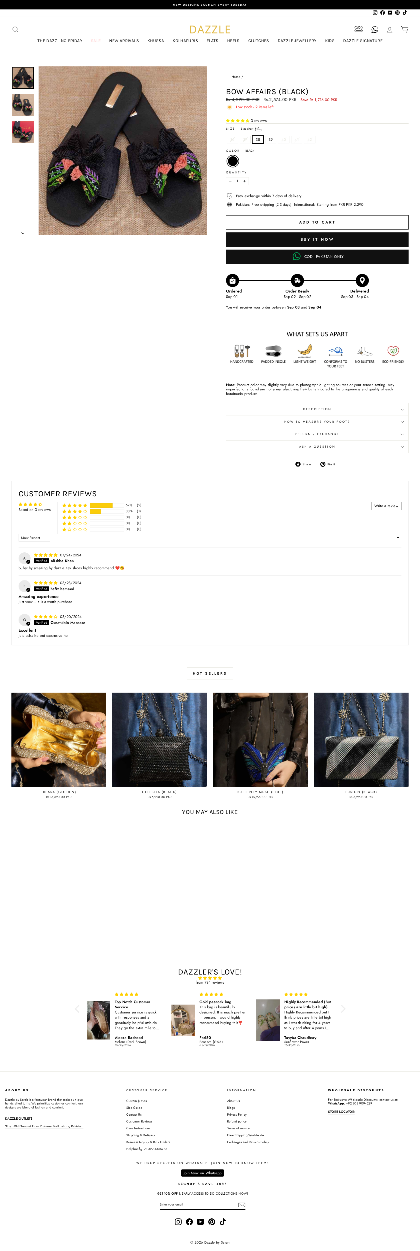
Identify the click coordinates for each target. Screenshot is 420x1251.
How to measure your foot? (317, 422)
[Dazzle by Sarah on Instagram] (178, 1221)
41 (297, 139)
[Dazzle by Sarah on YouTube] (200, 1221)
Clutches (258, 40)
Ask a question (317, 446)
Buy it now (317, 239)
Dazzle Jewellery (297, 40)
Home (236, 76)
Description (317, 409)
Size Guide (134, 1107)
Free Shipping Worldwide (245, 1135)
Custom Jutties (136, 1100)
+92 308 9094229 (359, 1103)
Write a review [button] (386, 506)
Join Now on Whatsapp (203, 1173)
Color (240, 151)
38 (258, 139)
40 (283, 139)
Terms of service (238, 1128)
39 (271, 139)
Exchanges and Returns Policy (248, 1142)
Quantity (236, 172)
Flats (213, 40)
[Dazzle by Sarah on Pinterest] (211, 1221)
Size (240, 129)
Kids (330, 40)
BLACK (233, 161)
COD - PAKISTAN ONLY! (324, 256)
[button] (238, 120)
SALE (96, 40)
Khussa (155, 40)
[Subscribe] (241, 1204)
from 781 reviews (210, 982)
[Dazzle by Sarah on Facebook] (189, 1221)
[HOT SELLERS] (210, 684)
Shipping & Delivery (140, 1135)
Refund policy (237, 1121)
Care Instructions (138, 1128)
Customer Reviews (139, 1121)
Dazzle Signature (363, 40)
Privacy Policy (237, 1114)
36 (232, 139)
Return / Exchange (317, 434)
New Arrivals (124, 40)
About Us (233, 1100)
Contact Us (133, 1114)
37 (245, 139)
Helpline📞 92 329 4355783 (146, 1149)
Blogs (231, 1107)
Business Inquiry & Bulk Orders (148, 1142)
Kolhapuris (185, 40)
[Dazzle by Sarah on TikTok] (222, 1221)
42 (309, 139)
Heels (233, 40)
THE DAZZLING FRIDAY (59, 40)
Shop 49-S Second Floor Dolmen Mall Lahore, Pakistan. (44, 1126)
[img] (46, 555)
